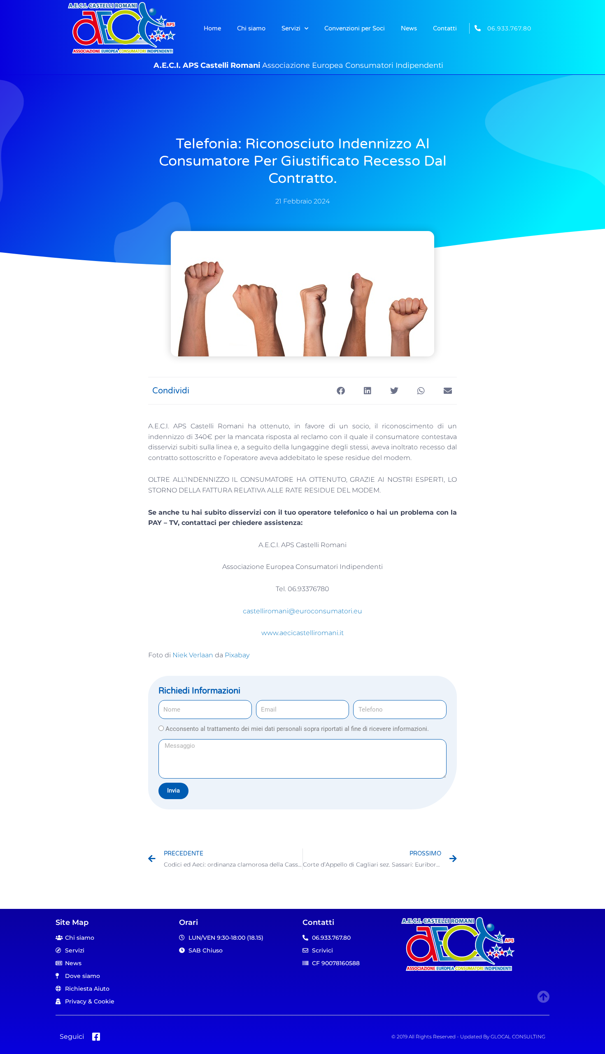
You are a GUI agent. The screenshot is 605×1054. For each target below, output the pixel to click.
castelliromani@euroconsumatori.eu (302, 611)
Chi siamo (251, 28)
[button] (340, 390)
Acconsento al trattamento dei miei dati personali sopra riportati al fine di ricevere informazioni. (297, 729)
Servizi (291, 28)
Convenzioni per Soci (354, 28)
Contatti (445, 28)
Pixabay (237, 655)
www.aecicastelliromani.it (302, 633)
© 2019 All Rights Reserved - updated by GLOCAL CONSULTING (468, 1036)
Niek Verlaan (192, 655)
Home (212, 28)
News (409, 28)
